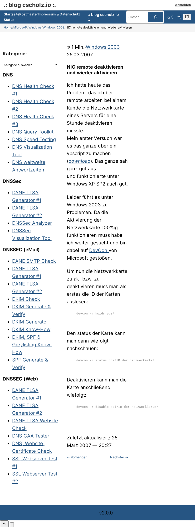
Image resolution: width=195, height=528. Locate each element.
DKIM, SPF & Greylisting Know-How (32, 344)
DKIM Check (26, 299)
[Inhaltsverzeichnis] (187, 17)
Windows (35, 27)
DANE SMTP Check (34, 261)
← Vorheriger (77, 457)
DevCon (99, 250)
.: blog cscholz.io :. (30, 4)
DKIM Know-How (31, 329)
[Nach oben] (4, 523)
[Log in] (179, 17)
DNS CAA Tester (30, 436)
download (79, 161)
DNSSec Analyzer (32, 223)
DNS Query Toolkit (33, 132)
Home (8, 27)
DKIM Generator (30, 322)
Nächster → (119, 457)
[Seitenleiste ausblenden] (12, 524)
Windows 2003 (53, 27)
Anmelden (183, 5)
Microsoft (20, 27)
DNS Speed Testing (34, 139)
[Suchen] (155, 17)
